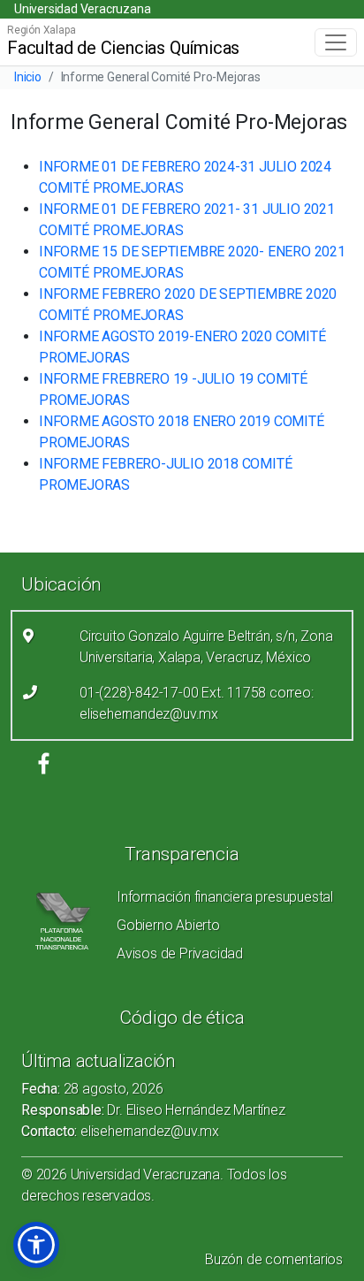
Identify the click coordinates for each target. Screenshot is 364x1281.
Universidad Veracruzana (82, 9)
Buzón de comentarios (274, 1259)
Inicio (28, 77)
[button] (36, 1244)
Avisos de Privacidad (180, 953)
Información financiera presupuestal (225, 896)
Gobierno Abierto (168, 925)
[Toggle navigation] (336, 42)
